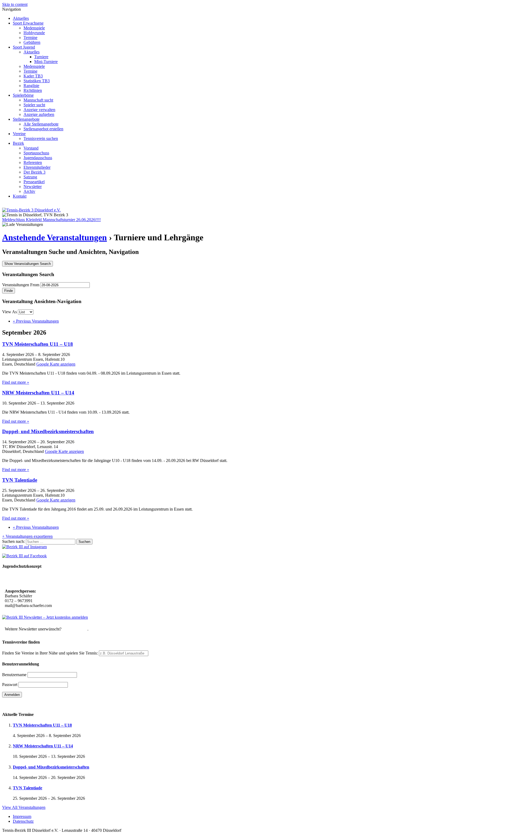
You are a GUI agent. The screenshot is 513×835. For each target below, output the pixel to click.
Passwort (9, 684)
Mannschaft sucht (38, 100)
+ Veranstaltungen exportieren (27, 536)
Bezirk (18, 143)
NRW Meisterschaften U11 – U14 (38, 392)
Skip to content (15, 4)
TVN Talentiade (19, 480)
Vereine (19, 133)
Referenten (33, 162)
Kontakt (19, 196)
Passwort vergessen (18, 704)
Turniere (41, 56)
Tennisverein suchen (41, 138)
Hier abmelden (75, 629)
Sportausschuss (36, 153)
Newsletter (33, 186)
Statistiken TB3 (37, 81)
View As (10, 311)
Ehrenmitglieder (37, 167)
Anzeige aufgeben (39, 114)
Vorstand (31, 148)
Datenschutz (23, 821)
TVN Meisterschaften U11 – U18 (37, 344)
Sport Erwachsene (28, 23)
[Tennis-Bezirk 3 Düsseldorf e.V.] (31, 210)
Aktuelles (21, 18)
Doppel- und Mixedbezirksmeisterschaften (48, 431)
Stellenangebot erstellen (43, 129)
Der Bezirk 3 (34, 172)
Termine (30, 37)
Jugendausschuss (38, 157)
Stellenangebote (26, 119)
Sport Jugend (24, 47)
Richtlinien (33, 90)
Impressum (22, 816)
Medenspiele (34, 28)
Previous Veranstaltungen (36, 321)
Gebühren (32, 42)
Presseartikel (34, 181)
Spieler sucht (34, 105)
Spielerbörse (23, 95)
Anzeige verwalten (39, 109)
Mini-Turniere (46, 61)
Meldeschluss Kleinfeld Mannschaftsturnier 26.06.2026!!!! (51, 219)
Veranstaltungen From (20, 285)
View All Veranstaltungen (23, 807)
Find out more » (15, 382)
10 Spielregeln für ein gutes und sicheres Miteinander (53, 579)
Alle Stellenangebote (41, 124)
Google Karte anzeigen (55, 364)
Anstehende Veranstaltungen (54, 237)
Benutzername (14, 674)
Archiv (29, 191)
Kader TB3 (33, 76)
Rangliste (31, 85)
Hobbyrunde (34, 32)
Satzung (30, 177)
